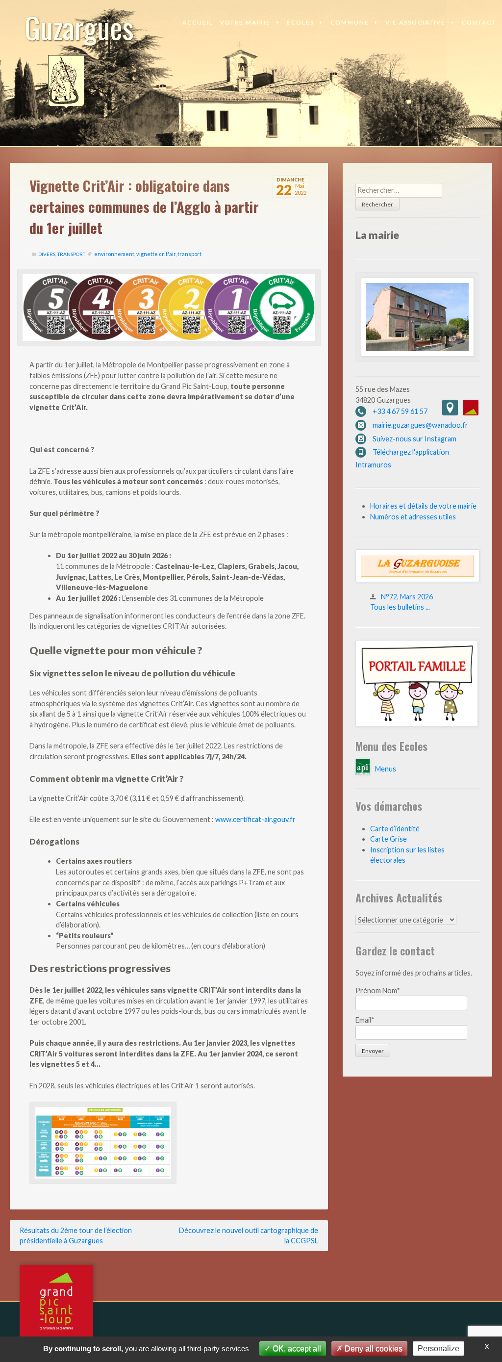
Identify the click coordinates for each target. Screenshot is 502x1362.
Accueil (197, 22)
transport (189, 254)
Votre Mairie (245, 22)
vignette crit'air (156, 254)
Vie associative (415, 22)
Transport (71, 254)
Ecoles (300, 22)
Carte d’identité (395, 828)
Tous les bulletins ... (400, 607)
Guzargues (79, 27)
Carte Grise (388, 839)
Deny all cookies (372, 1348)
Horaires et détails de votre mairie (423, 506)
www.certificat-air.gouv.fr (255, 819)
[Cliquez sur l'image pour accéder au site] (416, 724)
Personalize (438, 1348)
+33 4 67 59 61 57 (400, 411)
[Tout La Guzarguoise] (417, 579)
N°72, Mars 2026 (407, 596)
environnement (114, 254)
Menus (385, 769)
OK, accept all (296, 1348)
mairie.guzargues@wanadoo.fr (420, 425)
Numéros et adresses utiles (413, 517)
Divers (46, 254)
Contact (479, 22)
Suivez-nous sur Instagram (414, 439)
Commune (349, 22)
